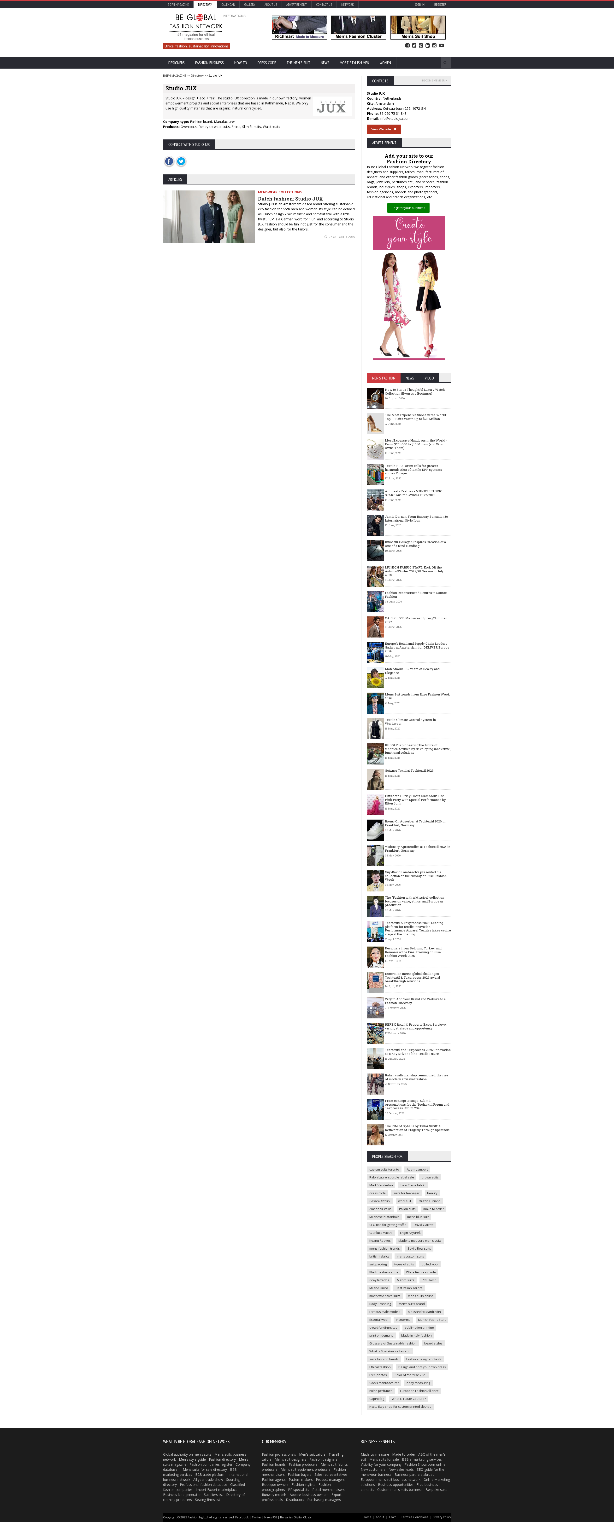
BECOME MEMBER (433, 80)
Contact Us (324, 4)
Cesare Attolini (379, 1201)
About (380, 1517)
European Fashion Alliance (419, 1391)
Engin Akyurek (410, 1232)
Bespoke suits (436, 1489)
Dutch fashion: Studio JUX (290, 198)
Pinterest (421, 45)
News (325, 62)
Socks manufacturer (384, 1383)
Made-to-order (403, 1454)
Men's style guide (192, 1459)
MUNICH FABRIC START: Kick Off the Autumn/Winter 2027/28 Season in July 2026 (414, 571)
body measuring (418, 1383)
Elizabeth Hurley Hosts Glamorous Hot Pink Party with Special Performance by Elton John (415, 799)
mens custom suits (410, 1256)
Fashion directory (222, 1459)
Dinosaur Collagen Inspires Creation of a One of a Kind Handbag (415, 544)
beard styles (433, 1343)
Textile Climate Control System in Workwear (410, 722)
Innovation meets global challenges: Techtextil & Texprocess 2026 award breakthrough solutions (412, 977)
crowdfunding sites (383, 1327)
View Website (382, 129)
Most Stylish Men (354, 62)
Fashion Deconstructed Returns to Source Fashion (416, 595)
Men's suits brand (412, 1304)
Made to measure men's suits (420, 1240)
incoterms (403, 1319)
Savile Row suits (419, 1248)
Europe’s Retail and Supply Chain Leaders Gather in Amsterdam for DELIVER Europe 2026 (417, 647)
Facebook (407, 45)
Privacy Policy (442, 1517)
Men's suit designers (290, 1459)
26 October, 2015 (341, 237)
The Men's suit (298, 62)
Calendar (228, 4)
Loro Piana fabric (413, 1185)
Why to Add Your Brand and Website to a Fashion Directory (415, 1001)
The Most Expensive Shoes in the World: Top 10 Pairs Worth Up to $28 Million (416, 417)
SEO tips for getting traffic (387, 1225)
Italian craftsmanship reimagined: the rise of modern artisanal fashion (416, 1077)
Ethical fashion (380, 1367)
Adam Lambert (417, 1169)
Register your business (408, 208)
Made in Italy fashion (416, 1335)
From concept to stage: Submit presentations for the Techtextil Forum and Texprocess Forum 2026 (417, 1104)
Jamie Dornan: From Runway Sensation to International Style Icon (416, 518)
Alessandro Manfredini (425, 1311)
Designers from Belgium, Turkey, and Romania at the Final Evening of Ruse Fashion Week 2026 (413, 952)
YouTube (441, 45)
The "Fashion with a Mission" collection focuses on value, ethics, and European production (414, 901)
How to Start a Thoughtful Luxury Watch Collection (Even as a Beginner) (415, 391)
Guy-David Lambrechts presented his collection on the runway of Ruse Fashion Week (416, 876)
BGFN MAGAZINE (174, 76)
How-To (240, 62)
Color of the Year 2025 (410, 1375)
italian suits (407, 1209)
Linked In (427, 45)
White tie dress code (421, 1272)
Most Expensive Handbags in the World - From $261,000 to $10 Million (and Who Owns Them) (416, 444)
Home (367, 1517)
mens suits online (421, 1296)
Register (440, 4)
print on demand (381, 1335)
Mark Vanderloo (381, 1185)
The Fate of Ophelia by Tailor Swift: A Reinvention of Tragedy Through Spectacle (417, 1128)
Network (347, 4)
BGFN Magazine (178, 4)
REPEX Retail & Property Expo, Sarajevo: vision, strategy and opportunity (416, 1026)
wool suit (404, 1201)
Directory (205, 4)
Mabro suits (405, 1280)
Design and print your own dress (422, 1367)
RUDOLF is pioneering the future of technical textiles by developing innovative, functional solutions (418, 749)
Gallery (249, 4)
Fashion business (209, 62)
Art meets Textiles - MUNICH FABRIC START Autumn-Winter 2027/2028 (413, 493)
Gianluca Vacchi (380, 1232)
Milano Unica (378, 1288)
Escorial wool (378, 1319)
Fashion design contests (424, 1359)
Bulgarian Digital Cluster (296, 1517)
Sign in (420, 4)
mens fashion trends (384, 1248)
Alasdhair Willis (380, 1209)
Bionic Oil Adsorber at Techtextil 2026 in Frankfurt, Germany (415, 823)
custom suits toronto (384, 1169)
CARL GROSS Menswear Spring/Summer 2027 (416, 620)
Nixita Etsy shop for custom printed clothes (400, 1406)
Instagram (434, 45)
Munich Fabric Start (432, 1319)
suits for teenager (406, 1193)
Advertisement (296, 4)
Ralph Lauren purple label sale (391, 1177)
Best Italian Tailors (409, 1288)
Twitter (414, 45)
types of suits (404, 1264)
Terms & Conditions (414, 1517)
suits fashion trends (384, 1359)
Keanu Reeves (380, 1240)
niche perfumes (380, 1391)
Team (392, 1517)
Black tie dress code (383, 1272)
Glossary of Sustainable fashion (393, 1343)
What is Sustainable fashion (389, 1351)
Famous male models (384, 1311)
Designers (176, 62)
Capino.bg (376, 1398)
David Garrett (423, 1225)
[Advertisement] (259, 292)
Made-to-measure (375, 1454)
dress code (377, 1193)
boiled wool (430, 1264)
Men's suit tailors (312, 1454)
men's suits (202, 1454)
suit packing (378, 1264)
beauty (432, 1193)
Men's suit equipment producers (306, 1469)
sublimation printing (419, 1327)
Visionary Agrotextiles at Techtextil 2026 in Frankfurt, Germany (417, 848)
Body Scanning (380, 1304)
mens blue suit (418, 1217)
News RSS (270, 1517)
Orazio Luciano (430, 1201)
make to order (433, 1209)
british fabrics (379, 1256)
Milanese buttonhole (384, 1217)
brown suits (430, 1177)
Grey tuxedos (379, 1280)
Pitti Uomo (429, 1280)
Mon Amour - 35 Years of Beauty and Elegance (412, 671)
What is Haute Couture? (409, 1398)
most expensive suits (384, 1296)
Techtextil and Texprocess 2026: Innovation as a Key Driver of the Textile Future (418, 1052)
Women (385, 62)
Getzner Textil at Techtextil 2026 (409, 770)
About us (271, 4)
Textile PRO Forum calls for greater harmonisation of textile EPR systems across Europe (413, 469)
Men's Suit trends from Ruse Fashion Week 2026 (417, 696)
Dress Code (267, 62)
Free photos (378, 1375)
